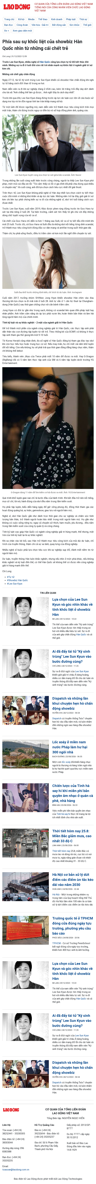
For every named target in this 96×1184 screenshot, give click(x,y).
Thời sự (83, 19)
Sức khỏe (74, 25)
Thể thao (42, 19)
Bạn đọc (8, 25)
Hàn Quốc (45, 62)
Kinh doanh (56, 19)
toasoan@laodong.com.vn (15, 1169)
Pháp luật (71, 19)
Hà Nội (55, 894)
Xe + (6, 30)
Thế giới (87, 25)
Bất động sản (59, 25)
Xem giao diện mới (22, 30)
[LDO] (25, 612)
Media (31, 19)
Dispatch (56, 718)
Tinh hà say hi (63, 814)
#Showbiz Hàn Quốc (17, 580)
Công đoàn (22, 25)
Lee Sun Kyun (82, 671)
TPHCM (56, 943)
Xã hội (21, 19)
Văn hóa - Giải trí (40, 25)
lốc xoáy (66, 762)
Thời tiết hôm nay (61, 851)
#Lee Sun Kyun (14, 583)
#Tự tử (11, 577)
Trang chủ (9, 19)
